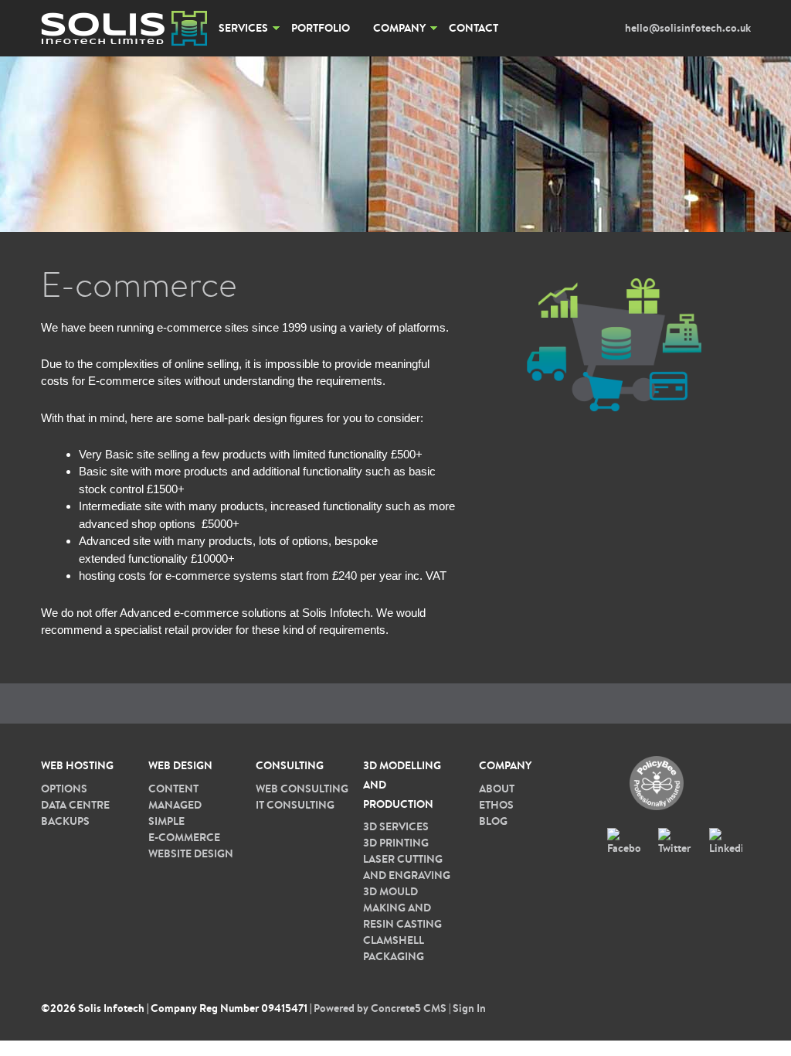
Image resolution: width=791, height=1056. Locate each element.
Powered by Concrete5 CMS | (383, 1008)
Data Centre (75, 804)
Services (243, 28)
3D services (396, 826)
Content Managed (175, 796)
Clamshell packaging (393, 948)
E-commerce (184, 837)
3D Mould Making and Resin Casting (402, 908)
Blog (493, 821)
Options (64, 788)
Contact (473, 28)
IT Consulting (295, 804)
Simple (166, 821)
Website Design (190, 853)
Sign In (469, 1008)
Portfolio (320, 28)
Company (399, 28)
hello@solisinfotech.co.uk (688, 28)
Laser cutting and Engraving (406, 867)
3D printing (396, 842)
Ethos (496, 804)
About (496, 788)
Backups (65, 821)
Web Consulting (302, 788)
